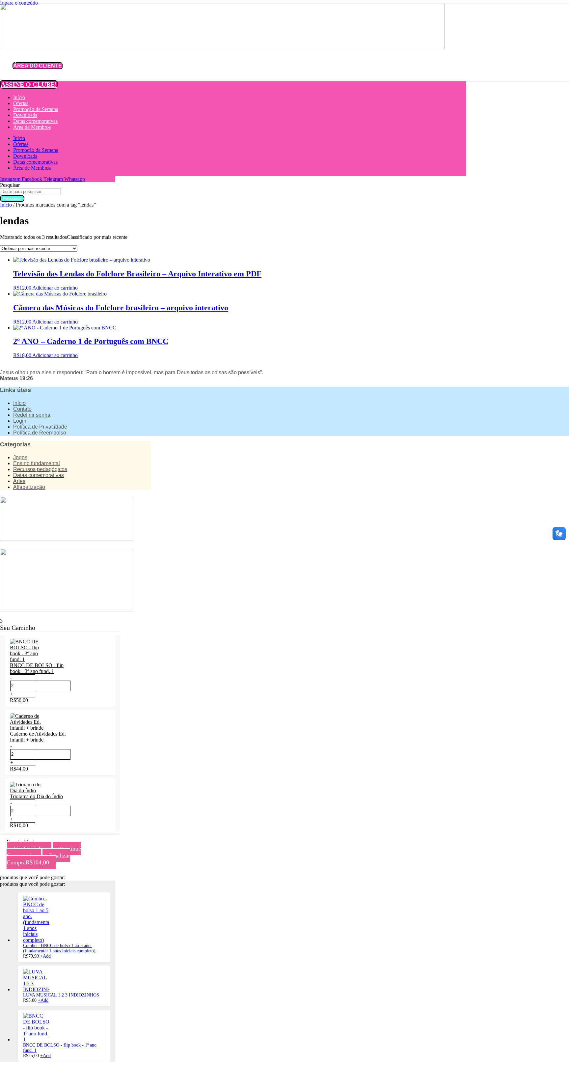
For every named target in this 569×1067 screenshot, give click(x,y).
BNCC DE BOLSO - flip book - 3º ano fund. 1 (37, 668)
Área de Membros (32, 127)
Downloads (25, 115)
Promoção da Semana (35, 109)
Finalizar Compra (38, 859)
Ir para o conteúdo (19, 3)
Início (19, 97)
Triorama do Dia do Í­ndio (36, 796)
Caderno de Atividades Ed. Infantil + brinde (38, 737)
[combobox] (30, 191)
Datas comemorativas (35, 121)
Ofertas (20, 103)
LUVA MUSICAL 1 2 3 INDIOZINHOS (61, 995)
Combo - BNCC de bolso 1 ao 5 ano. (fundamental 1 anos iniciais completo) (59, 948)
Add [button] (45, 956)
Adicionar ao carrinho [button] (55, 288)
